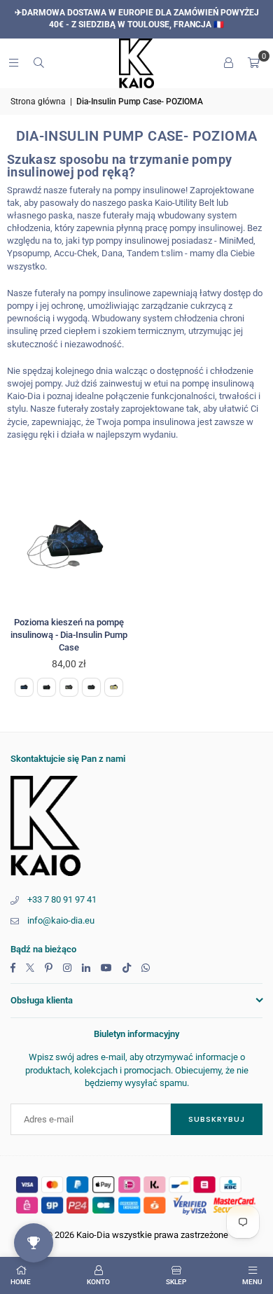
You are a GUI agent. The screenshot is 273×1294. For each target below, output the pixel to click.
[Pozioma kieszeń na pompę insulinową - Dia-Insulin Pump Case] (69, 544)
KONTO (98, 1282)
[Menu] (13, 62)
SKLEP (176, 1282)
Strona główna (38, 101)
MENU (252, 1282)
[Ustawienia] (228, 63)
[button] (253, 63)
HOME (20, 1282)
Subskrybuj (216, 1119)
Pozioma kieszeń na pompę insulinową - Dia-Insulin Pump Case (68, 635)
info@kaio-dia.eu (60, 920)
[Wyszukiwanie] (38, 62)
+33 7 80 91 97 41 (62, 899)
